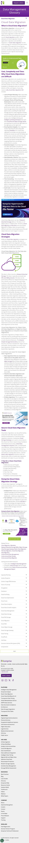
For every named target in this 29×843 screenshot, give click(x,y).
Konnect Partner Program (8, 829)
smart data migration (15, 42)
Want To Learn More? (14, 539)
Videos (3, 791)
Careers (3, 807)
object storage (8, 361)
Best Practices (5, 774)
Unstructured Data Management (10, 554)
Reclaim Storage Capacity (7, 763)
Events (3, 811)
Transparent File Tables (7, 711)
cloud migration (10, 37)
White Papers (4, 796)
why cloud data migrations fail (15, 90)
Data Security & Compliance (8, 705)
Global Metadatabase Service (8, 700)
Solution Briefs (5, 787)
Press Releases (5, 815)
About (2, 802)
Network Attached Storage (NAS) (10, 547)
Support (3, 818)
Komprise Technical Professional (9, 831)
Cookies (7, 840)
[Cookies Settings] (2, 840)
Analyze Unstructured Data (8, 746)
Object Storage (23, 547)
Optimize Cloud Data (6, 759)
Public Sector (4, 735)
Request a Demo (19, 3)
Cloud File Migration (6, 748)
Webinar (3, 794)
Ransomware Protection (7, 761)
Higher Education (5, 726)
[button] (26, 2)
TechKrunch (4, 789)
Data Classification (6, 750)
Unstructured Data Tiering (8, 556)
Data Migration (5, 552)
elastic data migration (7, 454)
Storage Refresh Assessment (8, 768)
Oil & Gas (3, 733)
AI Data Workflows (6, 744)
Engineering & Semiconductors (9, 718)
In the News (4, 813)
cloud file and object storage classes (16, 121)
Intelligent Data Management (18, 564)
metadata (12, 130)
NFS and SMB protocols (8, 278)
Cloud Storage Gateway (7, 549)
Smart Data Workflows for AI (8, 696)
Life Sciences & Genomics (7, 724)
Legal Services (4, 729)
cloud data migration (13, 239)
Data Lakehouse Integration (8, 753)
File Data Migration (6, 551)
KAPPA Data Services (6, 702)
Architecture (4, 707)
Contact (3, 809)
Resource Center (5, 785)
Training (3, 820)
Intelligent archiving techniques (12, 119)
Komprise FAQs (5, 783)
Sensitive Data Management (8, 766)
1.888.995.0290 (4, 671)
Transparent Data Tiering (7, 698)
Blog (2, 776)
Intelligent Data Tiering (7, 755)
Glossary (3, 781)
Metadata (13, 545)
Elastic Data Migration (20, 549)
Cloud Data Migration (17, 551)
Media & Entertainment (7, 731)
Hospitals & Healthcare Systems (9, 722)
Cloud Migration (5, 545)
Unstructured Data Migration (9, 558)
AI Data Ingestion (5, 742)
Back (14, 651)
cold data (22, 501)
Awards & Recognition (7, 805)
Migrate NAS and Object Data (8, 757)
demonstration (14, 565)
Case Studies (4, 778)
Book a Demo (6, 675)
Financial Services (5, 720)
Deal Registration (5, 826)
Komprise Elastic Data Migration (10, 511)
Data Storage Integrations (8, 709)
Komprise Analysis (6, 692)
